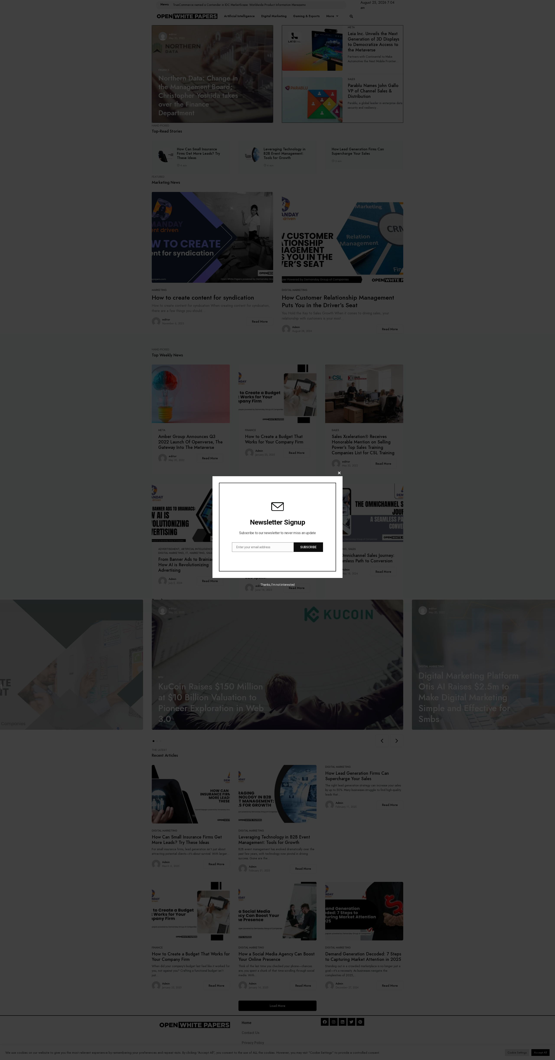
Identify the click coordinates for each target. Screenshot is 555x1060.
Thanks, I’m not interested (277, 584)
